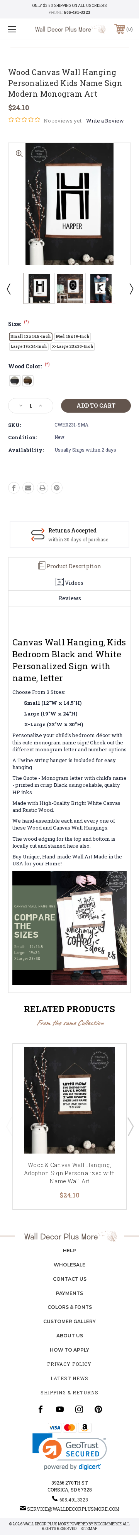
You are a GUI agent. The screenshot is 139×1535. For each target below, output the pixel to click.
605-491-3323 (77, 12)
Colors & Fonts (69, 1307)
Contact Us (69, 1279)
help (69, 1250)
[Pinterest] (57, 488)
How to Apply (69, 1350)
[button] (69, 1452)
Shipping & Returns (69, 1392)
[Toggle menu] (20, 29)
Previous (8, 288)
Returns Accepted (72, 530)
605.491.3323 (73, 1499)
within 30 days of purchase (78, 539)
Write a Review (105, 120)
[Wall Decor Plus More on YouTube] (60, 1409)
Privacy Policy (69, 1364)
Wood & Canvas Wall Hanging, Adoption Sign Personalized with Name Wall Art (69, 1173)
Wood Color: (29, 366)
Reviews (69, 598)
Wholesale (69, 1265)
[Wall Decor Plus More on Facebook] (40, 1409)
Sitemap (88, 1528)
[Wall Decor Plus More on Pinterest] (98, 1409)
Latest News (69, 1378)
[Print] (42, 488)
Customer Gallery (69, 1321)
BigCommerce (108, 1524)
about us (69, 1336)
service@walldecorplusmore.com (73, 1509)
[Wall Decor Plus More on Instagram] (79, 1409)
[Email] (28, 488)
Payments (69, 1293)
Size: (18, 323)
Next (131, 288)
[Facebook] (14, 488)
